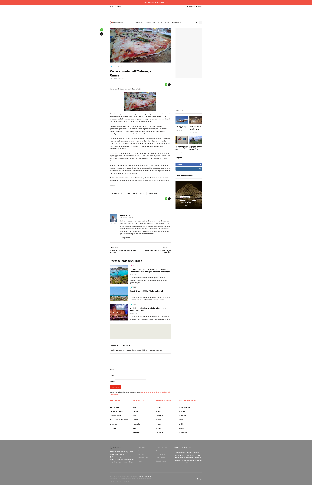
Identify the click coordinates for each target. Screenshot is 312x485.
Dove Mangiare (161, 454)
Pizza (135, 193)
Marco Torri (125, 215)
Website (112, 381)
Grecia (158, 407)
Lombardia (183, 432)
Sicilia (181, 424)
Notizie (200, 6)
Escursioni (113, 424)
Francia (158, 424)
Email (112, 375)
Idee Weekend (176, 22)
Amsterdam (137, 424)
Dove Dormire (160, 458)
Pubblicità (118, 6)
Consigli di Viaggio (116, 411)
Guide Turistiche (161, 447)
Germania (159, 432)
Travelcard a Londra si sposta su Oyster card (182, 147)
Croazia (158, 428)
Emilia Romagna (116, 193)
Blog (138, 451)
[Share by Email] (169, 84)
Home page (141, 447)
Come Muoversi (161, 461)
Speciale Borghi (115, 415)
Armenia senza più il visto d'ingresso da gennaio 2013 (195, 147)
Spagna (158, 411)
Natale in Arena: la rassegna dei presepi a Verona (195, 128)
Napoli (135, 428)
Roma (135, 407)
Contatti (112, 6)
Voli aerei (113, 428)
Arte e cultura (114, 407)
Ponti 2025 (192, 6)
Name (112, 369)
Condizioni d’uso (142, 458)
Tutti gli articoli (126, 238)
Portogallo (159, 415)
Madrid (135, 420)
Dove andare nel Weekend (119, 420)
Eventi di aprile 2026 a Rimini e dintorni (146, 291)
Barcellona (136, 432)
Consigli (167, 22)
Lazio (181, 420)
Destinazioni (139, 22)
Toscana (182, 411)
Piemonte (182, 415)
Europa (127, 193)
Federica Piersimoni (144, 476)
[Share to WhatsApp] (166, 84)
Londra (135, 411)
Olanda (158, 420)
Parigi (135, 415)
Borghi (160, 22)
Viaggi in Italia (150, 22)
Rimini (142, 193)
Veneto (181, 428)
